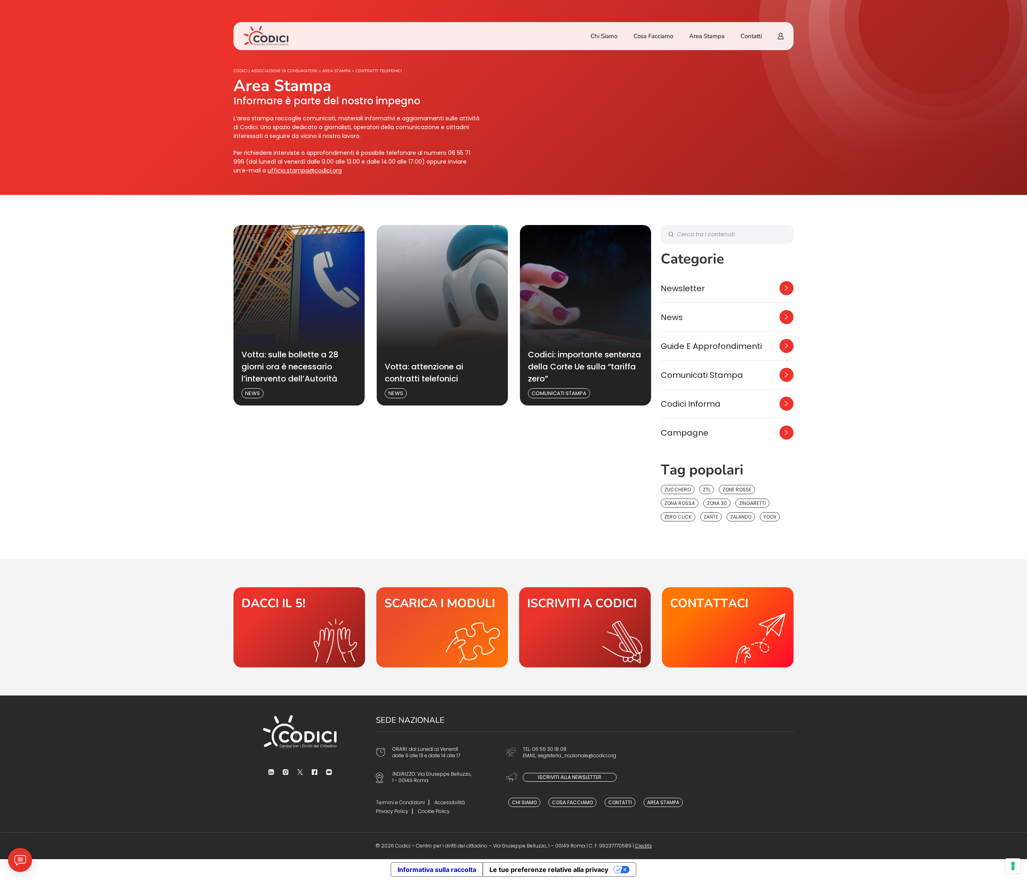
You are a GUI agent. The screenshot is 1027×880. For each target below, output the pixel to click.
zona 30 (717, 503)
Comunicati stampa (559, 393)
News (252, 393)
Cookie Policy (434, 811)
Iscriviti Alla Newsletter (569, 777)
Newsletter (683, 288)
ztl (706, 489)
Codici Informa (691, 404)
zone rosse (737, 489)
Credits (643, 845)
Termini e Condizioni (400, 802)
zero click (678, 516)
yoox (769, 516)
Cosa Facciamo (653, 36)
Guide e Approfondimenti (711, 346)
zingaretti (752, 503)
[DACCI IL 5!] (299, 627)
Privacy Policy (392, 811)
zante (711, 516)
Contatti (751, 36)
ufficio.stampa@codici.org (305, 170)
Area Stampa (707, 36)
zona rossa (679, 503)
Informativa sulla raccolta (437, 870)
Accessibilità (449, 802)
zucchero (677, 489)
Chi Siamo (604, 36)
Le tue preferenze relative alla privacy (548, 870)
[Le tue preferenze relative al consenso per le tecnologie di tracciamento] (1013, 866)
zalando (740, 516)
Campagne (684, 432)
